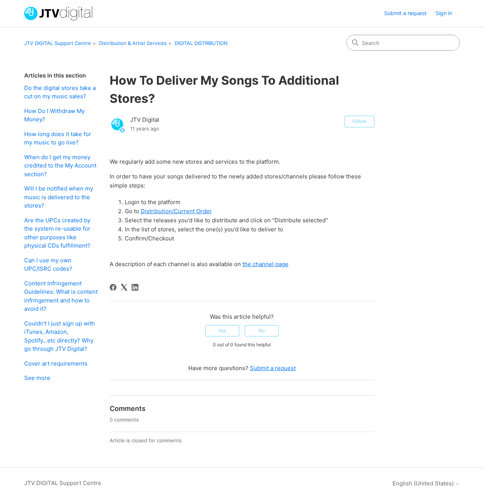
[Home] (58, 13)
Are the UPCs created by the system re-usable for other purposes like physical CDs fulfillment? (57, 233)
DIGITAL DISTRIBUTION (201, 43)
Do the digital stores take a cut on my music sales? (60, 92)
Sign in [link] (444, 13)
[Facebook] (113, 287)
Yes (222, 330)
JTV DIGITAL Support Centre (57, 43)
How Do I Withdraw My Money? (54, 115)
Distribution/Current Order (176, 211)
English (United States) (423, 483)
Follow (359, 121)
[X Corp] (124, 287)
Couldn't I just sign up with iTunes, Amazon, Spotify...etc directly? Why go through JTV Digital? (59, 336)
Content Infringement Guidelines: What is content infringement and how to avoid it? (61, 296)
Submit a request (405, 13)
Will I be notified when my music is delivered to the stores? (58, 197)
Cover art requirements (55, 363)
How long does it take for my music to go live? (57, 138)
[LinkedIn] (135, 287)
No (262, 330)
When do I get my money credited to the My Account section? (60, 165)
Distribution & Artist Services (133, 43)
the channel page (265, 264)
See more (37, 377)
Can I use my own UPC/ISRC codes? (48, 265)
